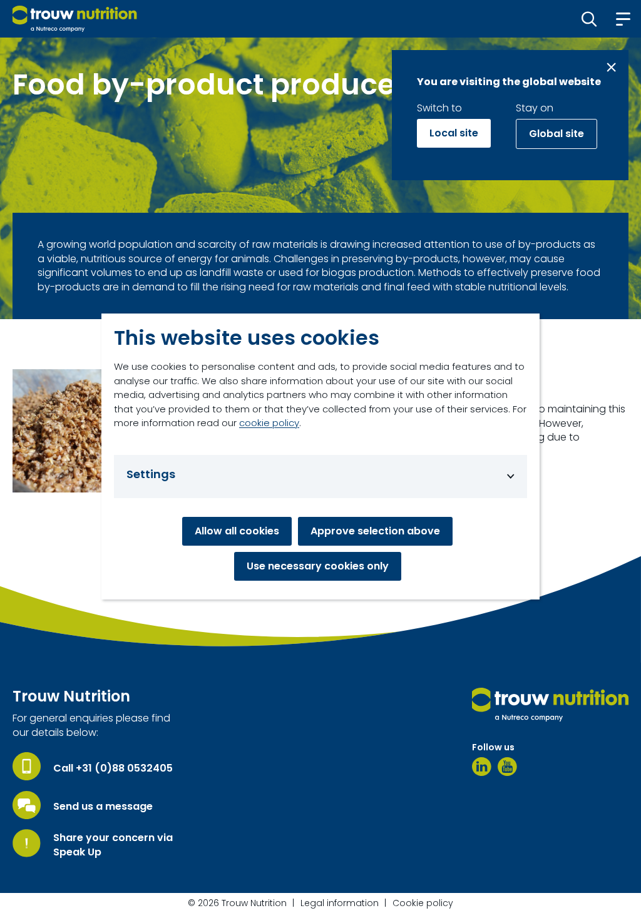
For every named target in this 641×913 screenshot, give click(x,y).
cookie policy (269, 422)
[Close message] (611, 67)
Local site (453, 133)
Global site (556, 133)
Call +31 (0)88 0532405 (113, 768)
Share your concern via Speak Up (113, 845)
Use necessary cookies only (318, 566)
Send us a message (103, 807)
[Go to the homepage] (550, 705)
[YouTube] (507, 766)
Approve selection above (375, 531)
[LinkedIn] (481, 766)
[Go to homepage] (75, 19)
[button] (589, 19)
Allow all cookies (237, 531)
